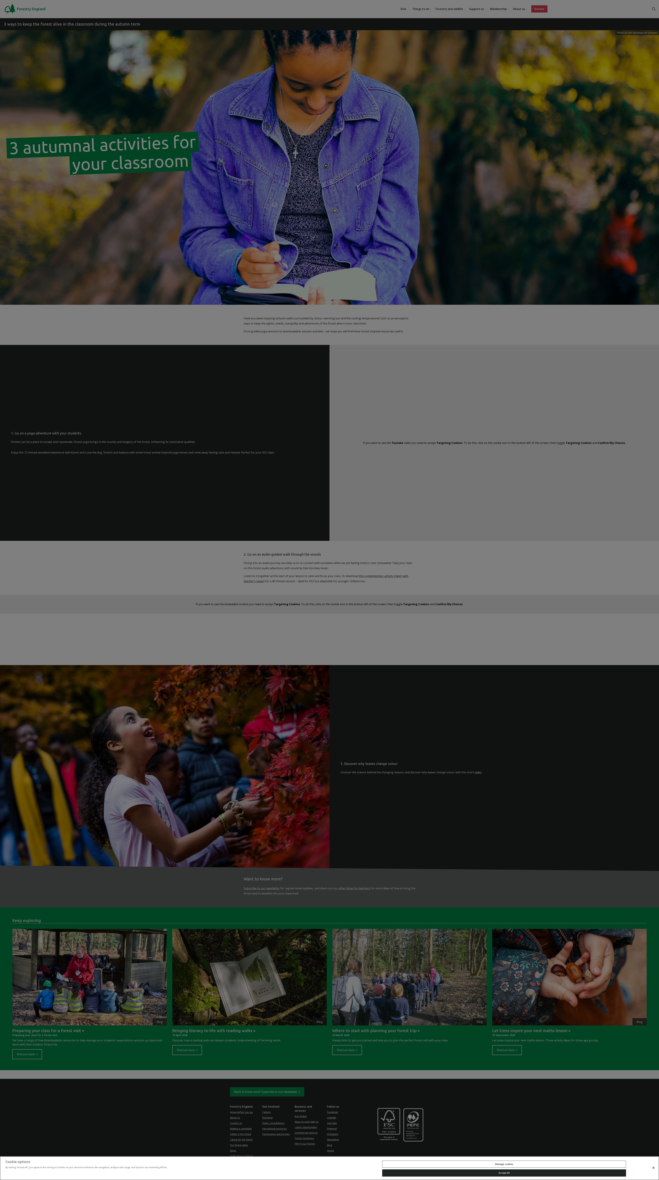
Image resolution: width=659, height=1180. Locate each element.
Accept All (504, 1172)
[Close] (653, 1167)
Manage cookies (504, 1164)
